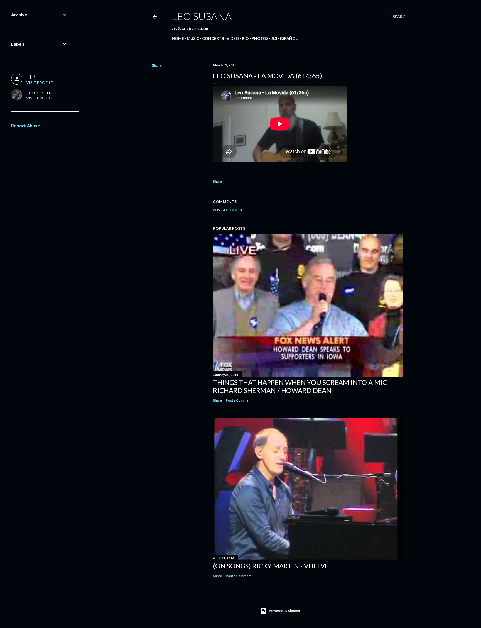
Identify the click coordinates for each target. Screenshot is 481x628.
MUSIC (193, 38)
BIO (245, 38)
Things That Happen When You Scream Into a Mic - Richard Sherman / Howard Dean (302, 386)
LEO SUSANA (202, 16)
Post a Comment (228, 210)
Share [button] (157, 65)
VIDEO (233, 38)
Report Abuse (25, 125)
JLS (274, 38)
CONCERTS (213, 38)
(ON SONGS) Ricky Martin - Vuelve (271, 566)
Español (289, 38)
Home (178, 38)
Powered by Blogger (284, 611)
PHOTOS (260, 38)
